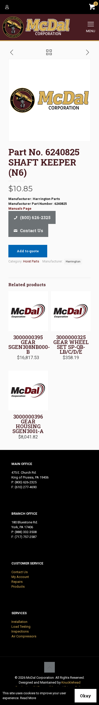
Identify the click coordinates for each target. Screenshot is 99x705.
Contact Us (19, 572)
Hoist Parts (31, 261)
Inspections (20, 631)
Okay (85, 695)
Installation (19, 622)
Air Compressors (23, 636)
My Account (20, 577)
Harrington (73, 261)
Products (18, 586)
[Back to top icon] (49, 667)
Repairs (17, 582)
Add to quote (28, 251)
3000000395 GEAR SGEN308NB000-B (29, 344)
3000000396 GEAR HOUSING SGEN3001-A (28, 423)
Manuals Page (19, 208)
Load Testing (20, 626)
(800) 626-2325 (26, 482)
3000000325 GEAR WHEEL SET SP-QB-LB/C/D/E (71, 344)
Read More (28, 698)
